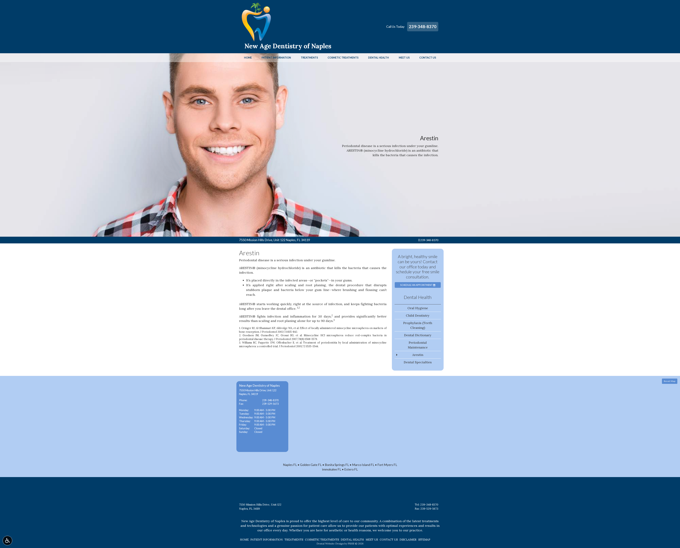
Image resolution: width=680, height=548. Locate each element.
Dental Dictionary (417, 335)
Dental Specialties (418, 362)
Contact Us (427, 57)
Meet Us (404, 57)
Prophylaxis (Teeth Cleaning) (417, 325)
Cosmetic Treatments (343, 57)
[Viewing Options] (7, 540)
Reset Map (669, 381)
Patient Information (276, 57)
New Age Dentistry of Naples (287, 46)
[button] (262, 416)
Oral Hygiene (417, 308)
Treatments (309, 57)
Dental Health (378, 57)
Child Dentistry (417, 315)
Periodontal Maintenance (418, 345)
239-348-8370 (423, 26)
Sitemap (424, 539)
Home (248, 57)
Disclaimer (408, 539)
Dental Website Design (330, 543)
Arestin (417, 355)
